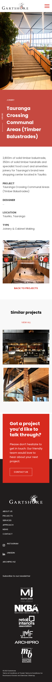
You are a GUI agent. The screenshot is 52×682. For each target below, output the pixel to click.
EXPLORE (2, 116)
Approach (8, 524)
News (5, 529)
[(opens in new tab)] (27, 642)
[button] (6, 260)
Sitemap (32, 675)
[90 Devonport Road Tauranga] (26, 384)
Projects (8, 515)
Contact (8, 533)
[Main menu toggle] (47, 6)
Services (7, 520)
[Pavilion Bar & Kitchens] (26, 347)
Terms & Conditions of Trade (13, 673)
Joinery (10, 100)
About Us (7, 511)
